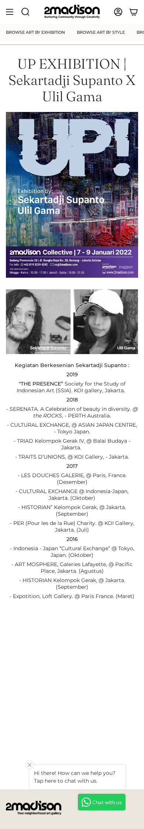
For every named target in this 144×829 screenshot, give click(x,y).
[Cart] (133, 11)
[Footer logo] (33, 808)
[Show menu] (9, 11)
